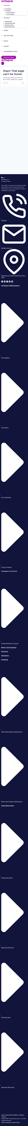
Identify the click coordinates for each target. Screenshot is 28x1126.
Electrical (6, 40)
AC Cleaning (4, 427)
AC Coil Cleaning (10, 14)
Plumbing (6, 30)
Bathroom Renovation (10, 26)
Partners (21, 1115)
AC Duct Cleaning (11, 12)
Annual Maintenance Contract (10, 51)
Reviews (15, 1115)
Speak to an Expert (9, 57)
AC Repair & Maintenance (10, 285)
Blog (11, 1115)
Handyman (6, 46)
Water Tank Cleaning (8, 35)
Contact (4, 1117)
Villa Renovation (8, 21)
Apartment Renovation (10, 23)
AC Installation (8, 8)
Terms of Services (6, 1122)
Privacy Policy (16, 1122)
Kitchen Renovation (9, 25)
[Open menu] (2, 63)
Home (3, 1115)
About (7, 1115)
